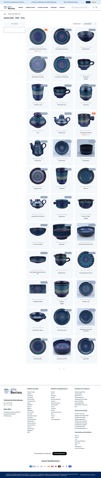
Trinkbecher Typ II (38, 104)
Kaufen (88, 2)
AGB (76, 444)
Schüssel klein (86, 160)
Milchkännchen (61, 273)
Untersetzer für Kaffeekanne (62, 76)
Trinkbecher (62, 188)
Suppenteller (86, 358)
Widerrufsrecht (78, 395)
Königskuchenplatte (37, 301)
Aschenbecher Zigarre (38, 330)
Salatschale (62, 244)
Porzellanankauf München (81, 428)
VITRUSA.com (78, 446)
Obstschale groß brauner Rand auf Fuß (38, 273)
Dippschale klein (86, 49)
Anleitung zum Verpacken (81, 421)
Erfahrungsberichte (79, 403)
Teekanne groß (61, 132)
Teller (52, 414)
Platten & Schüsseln (55, 403)
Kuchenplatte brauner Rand (85, 273)
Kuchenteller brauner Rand (62, 49)
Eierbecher (61, 301)
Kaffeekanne (38, 160)
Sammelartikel (54, 404)
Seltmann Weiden (31, 423)
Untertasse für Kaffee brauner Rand (37, 49)
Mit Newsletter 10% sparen (81, 404)
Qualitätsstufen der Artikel (81, 399)
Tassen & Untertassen (56, 412)
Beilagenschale (37, 188)
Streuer (53, 410)
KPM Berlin (29, 404)
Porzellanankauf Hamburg (81, 423)
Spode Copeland (31, 425)
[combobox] (80, 7)
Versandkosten (78, 393)
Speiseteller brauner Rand (38, 76)
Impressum (77, 442)
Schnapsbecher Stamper (86, 132)
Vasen (52, 417)
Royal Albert (30, 417)
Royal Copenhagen (31, 419)
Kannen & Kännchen (55, 399)
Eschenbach (30, 395)
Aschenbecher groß (61, 330)
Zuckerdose (86, 104)
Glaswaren (53, 395)
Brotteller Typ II (85, 301)
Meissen (29, 408)
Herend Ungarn (30, 399)
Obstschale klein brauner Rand (86, 244)
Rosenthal (29, 414)
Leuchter (53, 401)
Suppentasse (62, 216)
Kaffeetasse (86, 76)
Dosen (52, 393)
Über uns (77, 435)
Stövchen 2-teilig (86, 216)
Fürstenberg (30, 397)
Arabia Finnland (31, 392)
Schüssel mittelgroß (38, 244)
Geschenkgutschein (55, 419)
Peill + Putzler (30, 412)
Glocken (53, 397)
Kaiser (28, 403)
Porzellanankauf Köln (80, 426)
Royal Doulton (30, 421)
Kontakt (76, 437)
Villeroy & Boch (30, 428)
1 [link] (59, 369)
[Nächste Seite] (64, 369)
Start (5, 14)
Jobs (76, 439)
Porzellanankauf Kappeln (81, 424)
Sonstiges (53, 408)
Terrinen (53, 415)
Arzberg (29, 393)
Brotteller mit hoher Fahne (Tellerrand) (86, 330)
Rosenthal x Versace (32, 415)
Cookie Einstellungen (80, 448)
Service (53, 406)
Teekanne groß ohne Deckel (37, 216)
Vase (38, 132)
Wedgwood (30, 430)
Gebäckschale (62, 160)
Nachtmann (30, 410)
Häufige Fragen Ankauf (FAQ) (82, 415)
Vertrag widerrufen (79, 397)
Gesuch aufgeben (79, 401)
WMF (28, 432)
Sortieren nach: (77, 24)
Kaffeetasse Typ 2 (62, 104)
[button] (21, 7)
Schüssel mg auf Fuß (62, 358)
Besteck (53, 392)
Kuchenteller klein (38, 358)
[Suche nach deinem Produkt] (72, 7)
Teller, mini (85, 188)
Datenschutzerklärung (80, 441)
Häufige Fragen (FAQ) (80, 392)
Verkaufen (93, 2)
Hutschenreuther (31, 401)
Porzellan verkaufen (79, 413)
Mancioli (29, 406)
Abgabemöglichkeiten (80, 419)
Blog (76, 406)
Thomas (29, 426)
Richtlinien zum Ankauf (80, 417)
